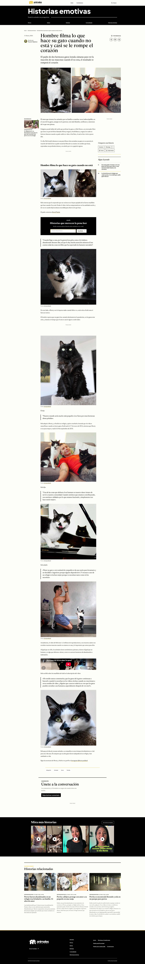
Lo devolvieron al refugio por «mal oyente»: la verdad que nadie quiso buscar (111, 175)
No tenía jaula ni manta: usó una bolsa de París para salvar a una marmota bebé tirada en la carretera (111, 167)
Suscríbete (81, 231)
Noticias (68, 22)
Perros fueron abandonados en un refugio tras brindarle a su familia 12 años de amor (38, 899)
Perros (29, 22)
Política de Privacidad (98, 943)
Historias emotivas (59, 11)
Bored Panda (56, 212)
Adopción (48, 770)
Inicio (72, 2)
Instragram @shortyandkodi (79, 760)
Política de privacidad (112, 960)
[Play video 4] (102, 839)
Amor (62, 770)
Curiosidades (89, 22)
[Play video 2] (54, 839)
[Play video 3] (76, 839)
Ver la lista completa (108, 822)
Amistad (56, 770)
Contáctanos (80, 2)
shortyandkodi (47, 198)
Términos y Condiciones (104, 940)
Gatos (48, 22)
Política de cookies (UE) (99, 946)
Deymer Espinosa (32, 42)
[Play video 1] (38, 839)
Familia (68, 770)
